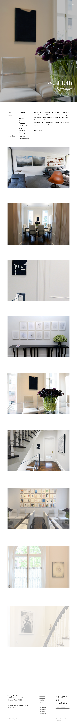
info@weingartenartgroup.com (18, 705)
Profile (42, 700)
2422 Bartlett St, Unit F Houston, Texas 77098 (15, 698)
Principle (62, 719)
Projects (42, 696)
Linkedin (42, 711)
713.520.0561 (12, 707)
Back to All (65, 672)
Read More (38, 130)
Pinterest (43, 714)
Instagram (43, 709)
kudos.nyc (58, 720)
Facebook (43, 707)
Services (42, 698)
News (41, 702)
